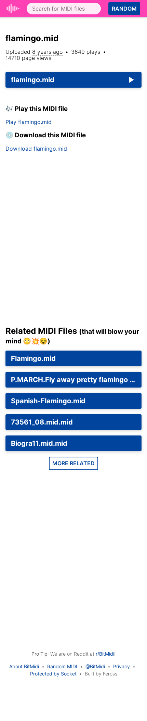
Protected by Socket (53, 673)
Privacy (121, 666)
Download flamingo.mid (36, 148)
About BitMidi (24, 666)
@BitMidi (95, 666)
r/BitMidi (105, 654)
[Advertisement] (73, 241)
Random (124, 8)
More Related (73, 463)
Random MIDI (62, 666)
